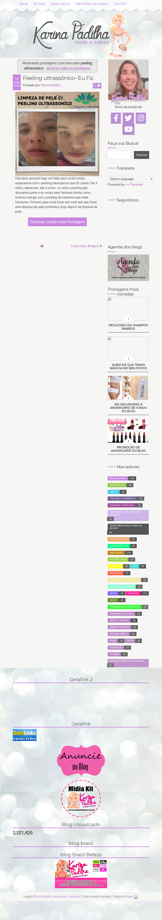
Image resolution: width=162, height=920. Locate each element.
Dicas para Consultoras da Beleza (126, 527)
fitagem (114, 654)
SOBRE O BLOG (60, 4)
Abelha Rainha (118, 478)
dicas (113, 640)
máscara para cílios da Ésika (126, 661)
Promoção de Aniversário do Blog (128, 449)
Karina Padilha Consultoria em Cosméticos (58, 896)
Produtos (116, 573)
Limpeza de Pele (119, 546)
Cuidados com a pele (122, 505)
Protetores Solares (122, 586)
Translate (136, 184)
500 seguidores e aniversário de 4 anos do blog (128, 408)
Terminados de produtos (125, 607)
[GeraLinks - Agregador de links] (25, 735)
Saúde (113, 600)
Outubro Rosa (118, 559)
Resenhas (133, 593)
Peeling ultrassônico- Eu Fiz (58, 78)
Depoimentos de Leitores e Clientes (125, 513)
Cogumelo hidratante (123, 498)
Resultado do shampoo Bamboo (128, 327)
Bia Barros (128, 896)
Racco (113, 593)
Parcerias (115, 566)
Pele (134, 566)
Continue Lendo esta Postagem (57, 221)
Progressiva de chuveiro (124, 580)
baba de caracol (119, 620)
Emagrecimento (119, 539)
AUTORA (39, 4)
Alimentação (117, 485)
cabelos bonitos (119, 627)
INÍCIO (24, 4)
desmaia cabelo (119, 634)
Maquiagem (116, 553)
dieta (130, 640)
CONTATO (120, 4)
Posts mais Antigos (85, 246)
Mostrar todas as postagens (68, 68)
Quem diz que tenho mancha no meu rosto (128, 366)
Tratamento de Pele (121, 613)
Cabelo (114, 492)
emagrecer (116, 647)
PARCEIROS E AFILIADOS (91, 4)
